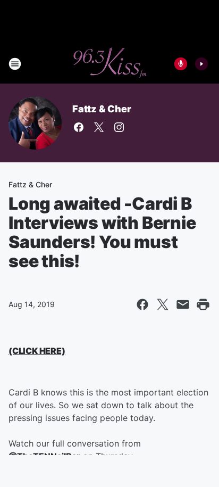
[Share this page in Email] (182, 304)
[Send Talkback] (180, 63)
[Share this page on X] (162, 304)
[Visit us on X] (98, 127)
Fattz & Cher (101, 108)
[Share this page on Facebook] (142, 304)
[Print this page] (203, 304)
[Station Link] (109, 64)
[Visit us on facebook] (78, 127)
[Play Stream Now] (201, 63)
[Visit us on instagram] (119, 127)
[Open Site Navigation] (15, 63)
